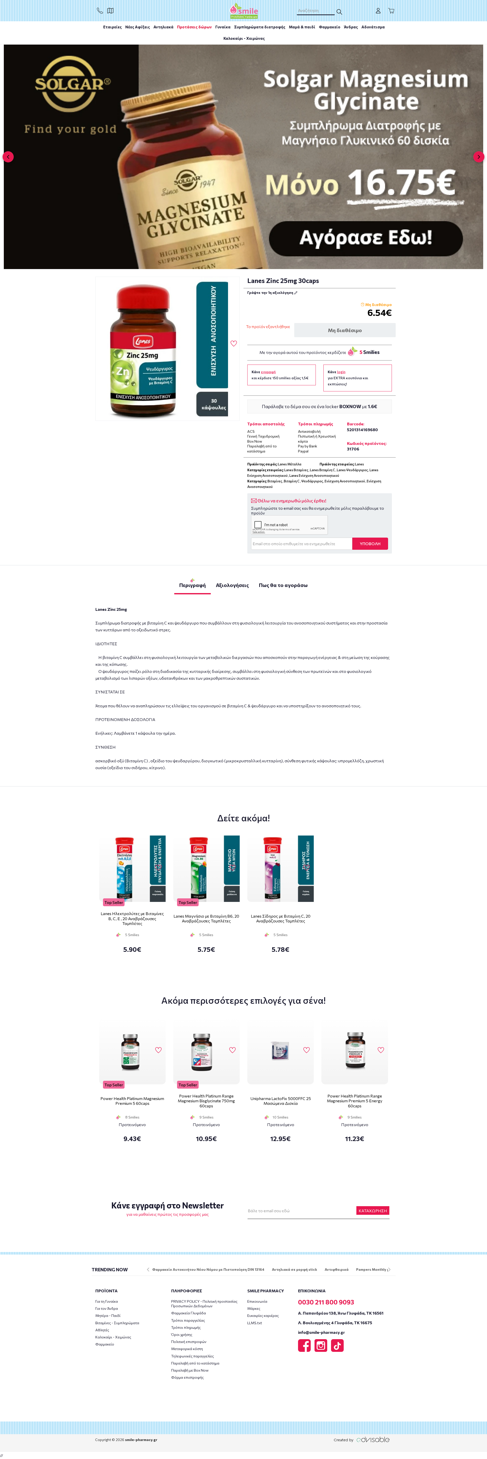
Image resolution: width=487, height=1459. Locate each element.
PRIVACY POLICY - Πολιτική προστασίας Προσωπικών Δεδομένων (204, 1303)
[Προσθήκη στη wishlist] (158, 868)
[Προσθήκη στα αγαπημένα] (234, 344)
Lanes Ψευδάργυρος (352, 470)
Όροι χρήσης (181, 1334)
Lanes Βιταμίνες (296, 470)
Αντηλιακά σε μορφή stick (294, 1269)
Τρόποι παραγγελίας (188, 1320)
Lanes (359, 464)
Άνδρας (351, 27)
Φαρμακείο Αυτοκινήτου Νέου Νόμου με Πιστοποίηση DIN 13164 (208, 1269)
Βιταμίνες (275, 481)
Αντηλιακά (163, 27)
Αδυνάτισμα (373, 27)
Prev (148, 1269)
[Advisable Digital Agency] (362, 1439)
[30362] (168, 349)
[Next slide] (478, 156)
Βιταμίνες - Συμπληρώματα (117, 1323)
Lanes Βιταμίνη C (322, 470)
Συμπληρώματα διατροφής (259, 27)
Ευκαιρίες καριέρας (263, 1315)
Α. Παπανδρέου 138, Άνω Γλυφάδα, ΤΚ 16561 (341, 1313)
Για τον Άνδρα (106, 1308)
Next (389, 1269)
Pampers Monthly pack (375, 1269)
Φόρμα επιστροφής (187, 1377)
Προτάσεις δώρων (194, 27)
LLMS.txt (254, 1323)
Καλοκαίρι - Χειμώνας (244, 38)
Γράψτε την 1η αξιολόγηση (270, 292)
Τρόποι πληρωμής (186, 1327)
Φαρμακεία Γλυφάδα (188, 1313)
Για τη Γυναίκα (106, 1301)
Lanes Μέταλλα (289, 464)
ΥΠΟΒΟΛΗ (370, 543)
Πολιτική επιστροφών (188, 1341)
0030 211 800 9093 (326, 1302)
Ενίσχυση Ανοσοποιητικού (345, 481)
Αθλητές (102, 1330)
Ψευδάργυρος (312, 481)
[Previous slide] (8, 156)
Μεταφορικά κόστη (187, 1349)
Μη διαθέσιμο (345, 330)
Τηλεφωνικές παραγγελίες (192, 1356)
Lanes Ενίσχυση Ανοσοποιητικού (314, 475)
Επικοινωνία (257, 1301)
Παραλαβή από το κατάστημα (195, 1363)
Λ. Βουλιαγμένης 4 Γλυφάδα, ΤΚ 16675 (335, 1322)
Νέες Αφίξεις (137, 27)
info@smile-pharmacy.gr (321, 1332)
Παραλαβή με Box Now (189, 1370)
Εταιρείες (112, 27)
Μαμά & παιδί (302, 27)
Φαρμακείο (329, 27)
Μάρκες (253, 1308)
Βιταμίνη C (292, 481)
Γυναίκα (223, 27)
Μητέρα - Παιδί (107, 1315)
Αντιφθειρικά (337, 1269)
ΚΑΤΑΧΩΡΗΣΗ (373, 1210)
